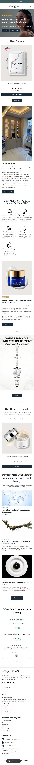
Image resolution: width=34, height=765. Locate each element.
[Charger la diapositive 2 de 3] (17, 402)
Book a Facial (8, 192)
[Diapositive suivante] (21, 402)
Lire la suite (5, 514)
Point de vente (6, 712)
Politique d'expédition (8, 705)
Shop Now (5, 30)
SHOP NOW (7, 324)
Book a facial (15, 30)
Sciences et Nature (7, 728)
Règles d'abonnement (8, 710)
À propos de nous (7, 720)
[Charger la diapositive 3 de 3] (19, 402)
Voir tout (17, 100)
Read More (19, 550)
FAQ (3, 722)
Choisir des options (17, 94)
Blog (3, 726)
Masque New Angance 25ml (16, 83)
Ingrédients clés (6, 724)
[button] (2, 6)
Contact (4, 708)
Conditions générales (8, 703)
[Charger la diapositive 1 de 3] (15, 402)
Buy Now (17, 395)
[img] (17, 638)
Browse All (17, 598)
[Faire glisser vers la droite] (31, 63)
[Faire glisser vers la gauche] (2, 63)
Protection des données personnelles (13, 701)
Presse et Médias (7, 730)
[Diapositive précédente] (12, 402)
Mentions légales (7, 697)
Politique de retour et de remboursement (14, 699)
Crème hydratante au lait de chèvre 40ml (17, 456)
